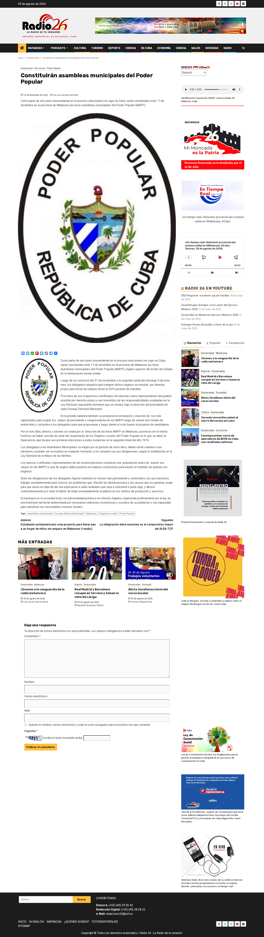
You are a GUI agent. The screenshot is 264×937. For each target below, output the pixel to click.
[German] (195, 67)
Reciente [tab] (194, 343)
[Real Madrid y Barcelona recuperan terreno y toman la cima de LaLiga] (97, 563)
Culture (205, 412)
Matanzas (35, 48)
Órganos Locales (108, 513)
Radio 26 (145, 933)
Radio (227, 48)
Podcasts (58, 48)
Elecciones (39, 68)
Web (27, 710)
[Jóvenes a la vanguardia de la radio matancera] (43, 563)
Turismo (97, 48)
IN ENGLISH (36, 921)
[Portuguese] (202, 67)
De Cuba (146, 48)
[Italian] (199, 67)
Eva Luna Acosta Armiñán (65, 95)
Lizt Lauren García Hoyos (35, 602)
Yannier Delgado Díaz (141, 602)
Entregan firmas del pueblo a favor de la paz (207, 324)
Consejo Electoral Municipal (69, 513)
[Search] (243, 48)
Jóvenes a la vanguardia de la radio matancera (42, 591)
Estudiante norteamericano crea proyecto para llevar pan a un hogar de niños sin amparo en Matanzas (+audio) (58, 524)
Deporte (114, 48)
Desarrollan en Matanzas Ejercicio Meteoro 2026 (209, 315)
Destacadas (27, 68)
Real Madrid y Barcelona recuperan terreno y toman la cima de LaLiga (97, 593)
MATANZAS (54, 921)
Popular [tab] (215, 343)
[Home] (22, 48)
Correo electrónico (35, 696)
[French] (192, 67)
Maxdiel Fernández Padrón (90, 605)
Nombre (29, 682)
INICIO (22, 921)
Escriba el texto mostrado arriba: (62, 738)
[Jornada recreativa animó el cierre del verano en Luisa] (190, 417)
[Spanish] (208, 67)
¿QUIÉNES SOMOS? (76, 921)
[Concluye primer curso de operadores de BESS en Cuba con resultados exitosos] (190, 437)
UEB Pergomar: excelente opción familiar (205, 295)
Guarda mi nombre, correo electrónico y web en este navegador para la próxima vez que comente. (89, 724)
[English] (189, 67)
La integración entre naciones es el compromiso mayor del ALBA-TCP (136, 524)
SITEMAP (24, 926)
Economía (164, 48)
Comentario (32, 636)
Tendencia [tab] (236, 343)
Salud (195, 48)
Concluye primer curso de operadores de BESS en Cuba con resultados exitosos (219, 439)
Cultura (80, 48)
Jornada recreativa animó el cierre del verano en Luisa (219, 419)
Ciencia (131, 48)
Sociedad (211, 48)
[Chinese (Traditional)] (186, 67)
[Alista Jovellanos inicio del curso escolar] (151, 563)
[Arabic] (182, 67)
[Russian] (205, 67)
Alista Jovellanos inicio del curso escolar (148, 591)
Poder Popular (54, 68)
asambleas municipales (40, 513)
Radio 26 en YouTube (209, 288)
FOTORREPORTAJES (105, 921)
